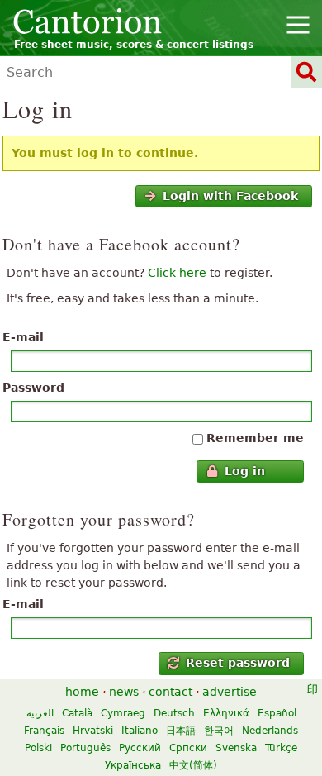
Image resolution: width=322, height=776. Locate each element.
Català (77, 713)
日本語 (181, 730)
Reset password (238, 662)
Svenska (236, 748)
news (124, 691)
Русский (140, 748)
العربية (40, 713)
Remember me (255, 438)
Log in (245, 471)
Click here (177, 272)
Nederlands (270, 730)
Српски (188, 748)
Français (44, 730)
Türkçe (281, 748)
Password (33, 387)
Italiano (139, 730)
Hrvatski (93, 730)
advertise (229, 691)
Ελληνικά (226, 713)
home (82, 691)
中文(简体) (193, 765)
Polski (38, 748)
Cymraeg (123, 713)
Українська (133, 765)
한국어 (219, 730)
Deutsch (174, 713)
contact (170, 691)
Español (277, 713)
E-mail (23, 337)
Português (85, 748)
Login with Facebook (230, 195)
